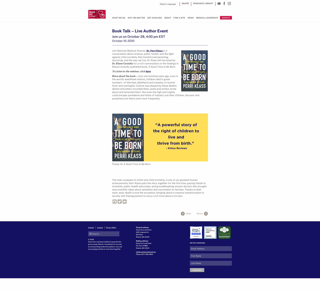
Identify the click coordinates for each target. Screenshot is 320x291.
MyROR (185, 3)
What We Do (118, 17)
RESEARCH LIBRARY (203, 3)
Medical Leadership (207, 17)
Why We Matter (136, 17)
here (148, 71)
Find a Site (179, 17)
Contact (91, 228)
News (191, 17)
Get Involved (154, 17)
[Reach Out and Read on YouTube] (219, 3)
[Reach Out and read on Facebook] (224, 3)
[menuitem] (119, 18)
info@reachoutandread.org (146, 252)
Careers (100, 228)
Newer (200, 213)
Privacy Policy (111, 228)
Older (188, 213)
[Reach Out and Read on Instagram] (229, 3)
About (167, 17)
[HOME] (97, 14)
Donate (226, 17)
